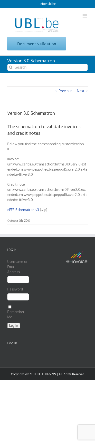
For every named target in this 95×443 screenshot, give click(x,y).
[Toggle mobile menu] (85, 15)
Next (80, 91)
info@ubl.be (48, 4)
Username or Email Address (17, 267)
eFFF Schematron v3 (23, 210)
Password (15, 289)
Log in (12, 343)
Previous (65, 91)
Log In (13, 325)
